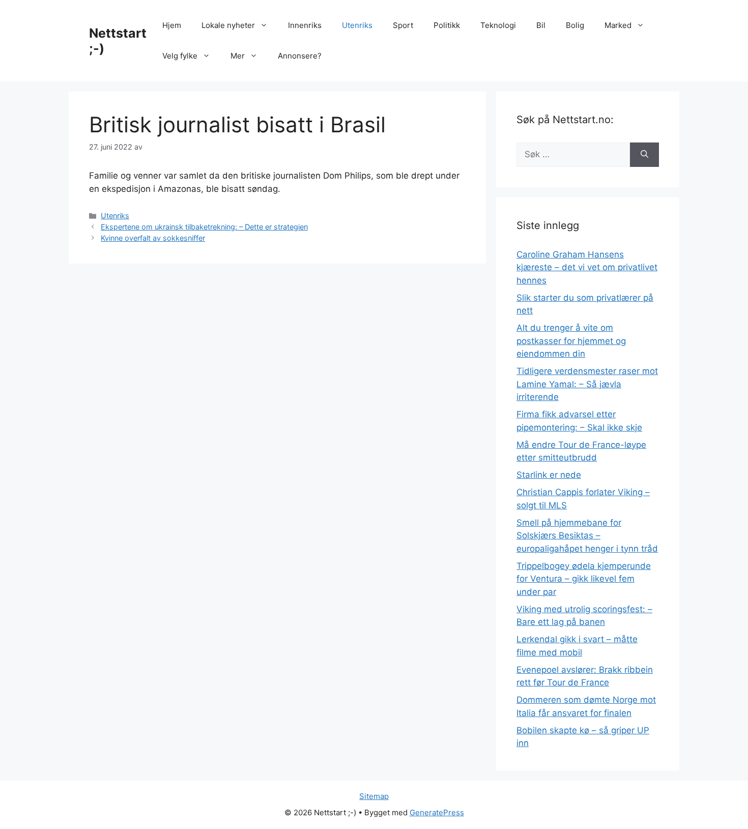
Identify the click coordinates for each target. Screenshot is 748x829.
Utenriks (357, 25)
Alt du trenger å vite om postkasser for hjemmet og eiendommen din (571, 341)
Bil (540, 25)
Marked (618, 25)
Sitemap (374, 796)
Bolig (575, 25)
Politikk (447, 25)
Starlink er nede (548, 475)
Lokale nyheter (228, 25)
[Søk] (644, 154)
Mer (238, 56)
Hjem (171, 25)
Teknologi (498, 25)
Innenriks (305, 25)
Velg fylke (179, 56)
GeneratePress (437, 812)
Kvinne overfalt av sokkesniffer (153, 238)
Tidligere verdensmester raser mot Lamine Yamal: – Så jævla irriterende (587, 384)
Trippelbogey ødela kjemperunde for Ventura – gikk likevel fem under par (583, 579)
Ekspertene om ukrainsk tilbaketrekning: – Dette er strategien (204, 226)
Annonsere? (300, 56)
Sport (403, 25)
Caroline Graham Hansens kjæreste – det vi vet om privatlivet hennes (586, 267)
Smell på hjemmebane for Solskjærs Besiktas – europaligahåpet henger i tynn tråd (587, 536)
